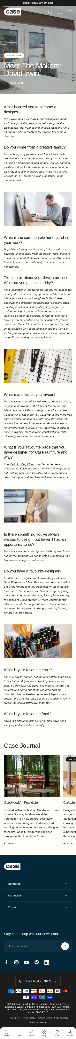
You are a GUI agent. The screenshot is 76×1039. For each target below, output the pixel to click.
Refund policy (14, 1018)
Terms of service (44, 1018)
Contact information (38, 1022)
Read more (10, 843)
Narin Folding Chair (22, 464)
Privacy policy (29, 1018)
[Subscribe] (65, 946)
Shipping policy (61, 1018)
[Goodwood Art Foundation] (32, 776)
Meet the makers (14, 55)
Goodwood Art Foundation (21, 802)
